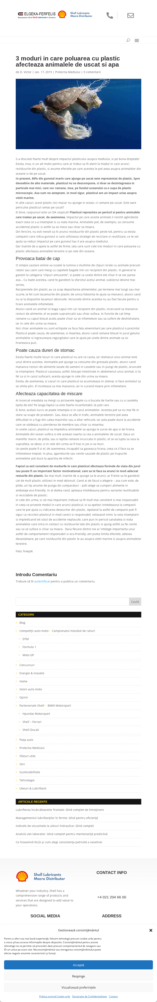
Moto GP (28, 655)
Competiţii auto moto (33, 631)
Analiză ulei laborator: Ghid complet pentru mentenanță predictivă (62, 834)
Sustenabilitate (29, 772)
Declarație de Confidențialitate (89, 996)
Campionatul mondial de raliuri (73, 631)
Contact (113, 996)
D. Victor (25, 72)
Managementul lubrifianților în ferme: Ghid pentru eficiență (57, 818)
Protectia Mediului (67, 72)
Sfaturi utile (27, 756)
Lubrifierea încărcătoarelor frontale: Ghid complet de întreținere (60, 810)
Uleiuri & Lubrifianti (32, 788)
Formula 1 (29, 647)
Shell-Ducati (30, 730)
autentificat (42, 581)
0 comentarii (92, 72)
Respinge (78, 976)
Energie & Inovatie (31, 673)
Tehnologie (27, 780)
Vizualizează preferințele (79, 987)
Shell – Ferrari (31, 722)
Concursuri (27, 665)
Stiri (22, 764)
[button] (151, 930)
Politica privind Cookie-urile (54, 996)
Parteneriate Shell (31, 705)
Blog (22, 623)
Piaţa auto (26, 740)
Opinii (23, 697)
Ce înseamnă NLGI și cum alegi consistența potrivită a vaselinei (59, 842)
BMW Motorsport (59, 705)
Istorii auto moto (30, 689)
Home (23, 681)
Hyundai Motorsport (36, 714)
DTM (25, 639)
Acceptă (78, 965)
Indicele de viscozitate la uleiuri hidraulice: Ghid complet (55, 826)
